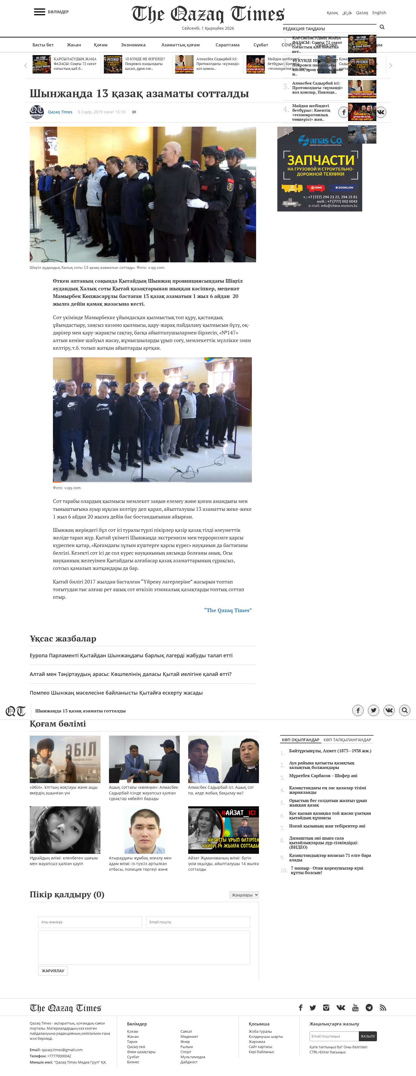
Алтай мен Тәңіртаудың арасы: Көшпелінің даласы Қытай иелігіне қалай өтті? (130, 674)
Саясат (186, 1031)
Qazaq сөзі (136, 1046)
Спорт (186, 1051)
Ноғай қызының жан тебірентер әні (327, 826)
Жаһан (74, 44)
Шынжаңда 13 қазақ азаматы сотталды (80, 711)
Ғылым (187, 1046)
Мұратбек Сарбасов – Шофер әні (323, 775)
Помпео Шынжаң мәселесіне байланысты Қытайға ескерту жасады (116, 692)
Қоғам (101, 44)
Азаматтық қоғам (181, 44)
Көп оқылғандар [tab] (300, 739)
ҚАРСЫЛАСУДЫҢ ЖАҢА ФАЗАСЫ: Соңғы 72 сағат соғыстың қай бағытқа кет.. (317, 45)
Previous (25, 65)
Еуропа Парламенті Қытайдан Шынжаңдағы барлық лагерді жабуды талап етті (131, 655)
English (379, 12)
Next (390, 65)
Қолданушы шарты (266, 1036)
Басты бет (43, 44)
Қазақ (332, 12)
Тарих (132, 1041)
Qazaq (362, 12)
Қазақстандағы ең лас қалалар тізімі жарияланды (327, 790)
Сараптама (228, 44)
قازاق (347, 12)
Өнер (185, 1041)
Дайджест (189, 1062)
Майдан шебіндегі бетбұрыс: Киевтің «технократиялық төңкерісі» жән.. (311, 112)
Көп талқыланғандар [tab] (347, 739)
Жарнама (257, 1041)
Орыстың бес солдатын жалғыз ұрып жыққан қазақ (328, 802)
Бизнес (133, 1062)
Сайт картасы (260, 1046)
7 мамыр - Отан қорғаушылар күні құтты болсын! (327, 870)
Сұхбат (261, 44)
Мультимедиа (193, 1057)
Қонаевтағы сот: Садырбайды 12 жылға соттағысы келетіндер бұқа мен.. (315, 135)
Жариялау (53, 970)
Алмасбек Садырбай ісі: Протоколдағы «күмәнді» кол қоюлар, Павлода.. (317, 87)
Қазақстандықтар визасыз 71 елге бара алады (330, 857)
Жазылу (368, 1036)
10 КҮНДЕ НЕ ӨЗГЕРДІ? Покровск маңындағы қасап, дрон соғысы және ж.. (317, 67)
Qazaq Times (60, 111)
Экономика (133, 44)
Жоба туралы (260, 1031)
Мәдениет (189, 1036)
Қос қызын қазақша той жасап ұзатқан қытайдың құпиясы (330, 815)
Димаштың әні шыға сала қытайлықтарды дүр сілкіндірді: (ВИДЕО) (323, 843)
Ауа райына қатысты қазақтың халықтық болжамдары (321, 765)
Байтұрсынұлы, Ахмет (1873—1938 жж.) (330, 751)
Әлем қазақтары (141, 1051)
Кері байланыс (261, 1051)
